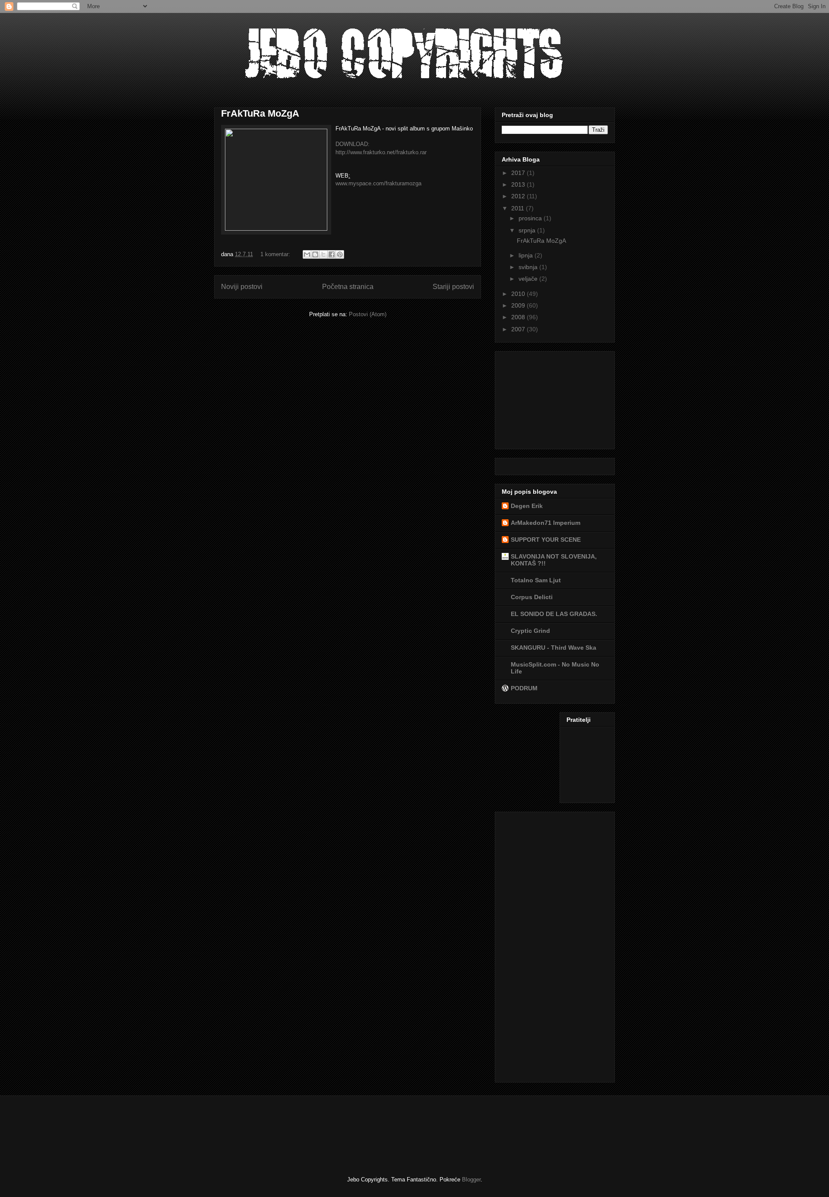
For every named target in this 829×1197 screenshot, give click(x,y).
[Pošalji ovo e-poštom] (307, 254)
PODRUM (524, 688)
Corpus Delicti (532, 597)
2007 (519, 329)
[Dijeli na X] (323, 254)
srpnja (528, 230)
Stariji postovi (453, 286)
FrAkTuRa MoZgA (260, 113)
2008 (519, 317)
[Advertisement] (545, 398)
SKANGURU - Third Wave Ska (553, 647)
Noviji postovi (242, 286)
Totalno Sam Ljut (536, 580)
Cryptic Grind (530, 630)
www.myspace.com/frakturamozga (378, 183)
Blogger (471, 1179)
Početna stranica (347, 286)
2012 (519, 196)
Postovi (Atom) (367, 314)
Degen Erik (527, 505)
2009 (519, 305)
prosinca (531, 218)
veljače (529, 278)
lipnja (527, 255)
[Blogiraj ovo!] (315, 254)
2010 (519, 293)
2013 (519, 184)
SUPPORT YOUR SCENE (546, 539)
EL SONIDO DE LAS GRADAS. (554, 613)
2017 (519, 172)
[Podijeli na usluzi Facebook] (331, 254)
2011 (518, 208)
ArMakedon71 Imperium (545, 522)
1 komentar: (276, 254)
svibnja (529, 267)
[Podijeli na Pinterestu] (339, 254)
